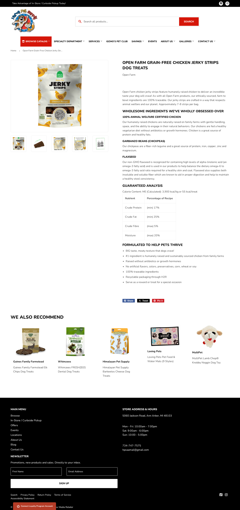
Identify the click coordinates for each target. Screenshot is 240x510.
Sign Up (64, 483)
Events (152, 41)
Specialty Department (68, 41)
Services (94, 41)
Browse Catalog (36, 41)
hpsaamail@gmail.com (135, 450)
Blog (13, 444)
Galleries (185, 41)
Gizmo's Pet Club (117, 41)
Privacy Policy (27, 494)
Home (13, 50)
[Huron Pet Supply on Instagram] (226, 495)
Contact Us (206, 41)
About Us (167, 41)
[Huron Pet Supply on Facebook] (221, 495)
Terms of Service (62, 494)
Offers (14, 425)
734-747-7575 (131, 445)
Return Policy (44, 494)
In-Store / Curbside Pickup (26, 420)
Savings (137, 41)
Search (191, 21)
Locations (16, 435)
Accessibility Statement (22, 498)
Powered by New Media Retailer (56, 507)
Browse (15, 416)
